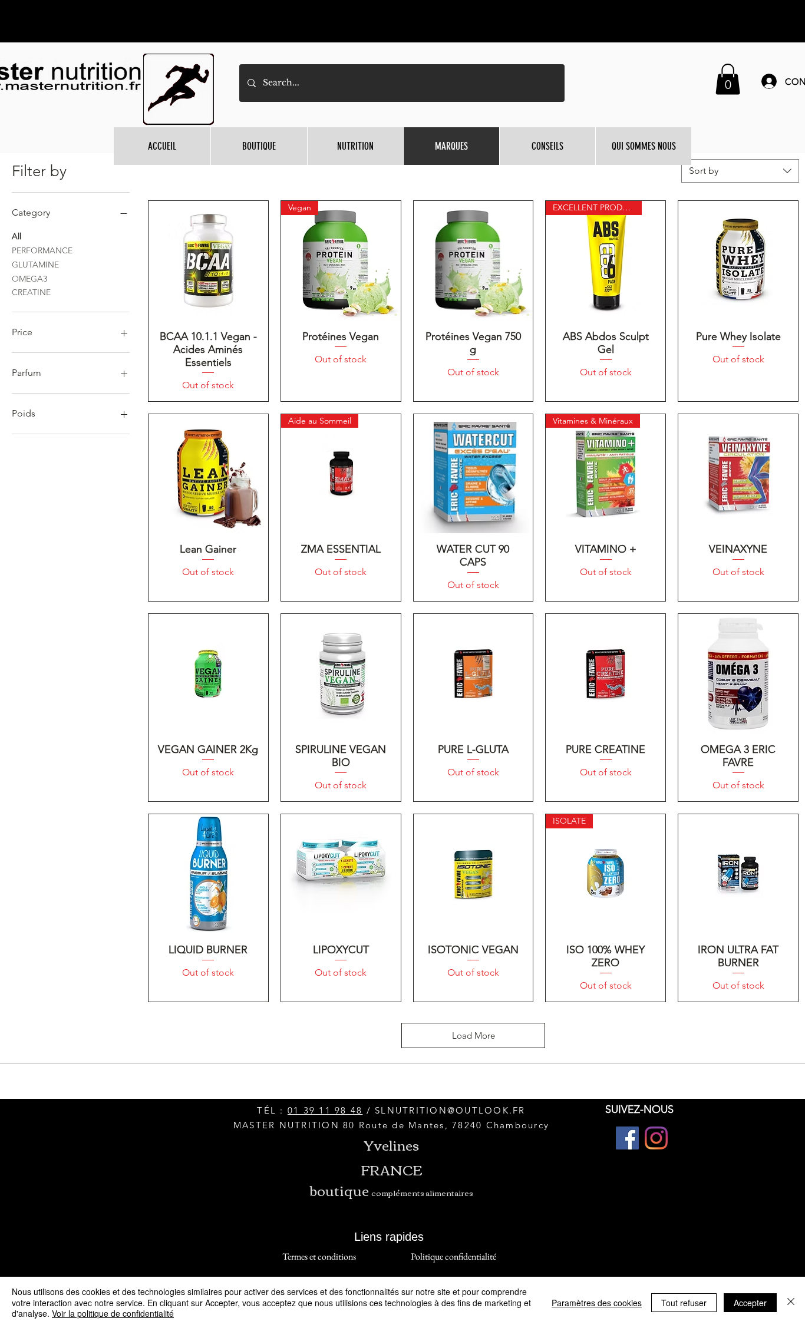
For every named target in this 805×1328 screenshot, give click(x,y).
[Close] (791, 1302)
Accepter (750, 1303)
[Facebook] (627, 1138)
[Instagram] (656, 1138)
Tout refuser (684, 1303)
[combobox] (740, 171)
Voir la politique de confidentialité (113, 1313)
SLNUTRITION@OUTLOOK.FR (450, 1110)
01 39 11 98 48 (325, 1110)
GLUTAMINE (35, 264)
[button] (728, 79)
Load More (473, 1035)
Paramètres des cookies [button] (597, 1303)
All (16, 236)
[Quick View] (208, 261)
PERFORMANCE (42, 250)
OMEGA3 (29, 278)
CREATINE (31, 292)
